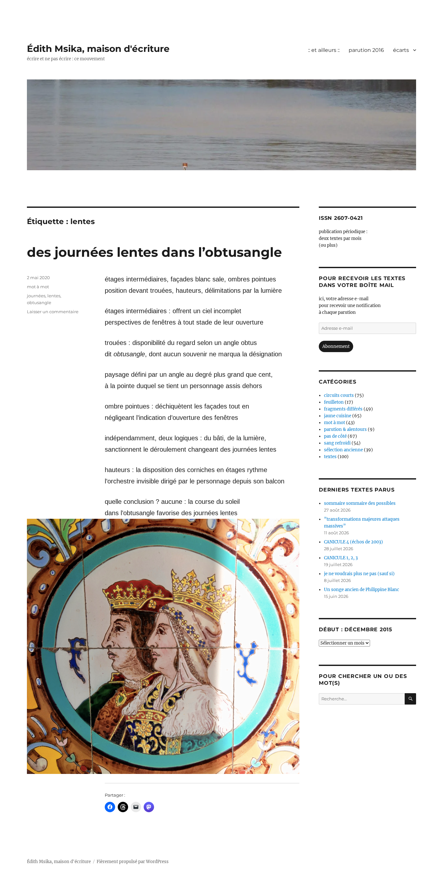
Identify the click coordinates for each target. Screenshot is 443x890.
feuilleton (334, 402)
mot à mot (38, 286)
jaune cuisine (337, 416)
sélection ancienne (343, 450)
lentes (53, 295)
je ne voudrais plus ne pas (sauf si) (359, 573)
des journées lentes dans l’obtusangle (154, 252)
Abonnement (336, 346)
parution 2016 (366, 50)
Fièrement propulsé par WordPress (133, 861)
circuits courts (339, 395)
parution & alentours (345, 429)
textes (330, 456)
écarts (401, 50)
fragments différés (343, 409)
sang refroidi (337, 443)
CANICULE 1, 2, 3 (341, 558)
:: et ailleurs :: (324, 50)
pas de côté (335, 436)
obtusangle (39, 302)
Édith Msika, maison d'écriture (98, 48)
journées (36, 295)
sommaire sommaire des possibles (360, 503)
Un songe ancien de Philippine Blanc (361, 589)
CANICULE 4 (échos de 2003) (353, 542)
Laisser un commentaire (52, 311)
